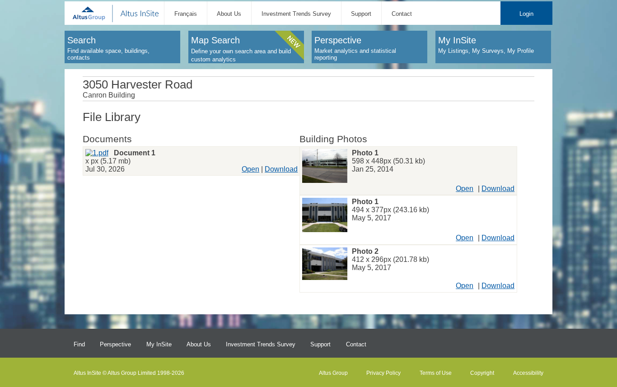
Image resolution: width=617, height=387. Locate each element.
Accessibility (528, 373)
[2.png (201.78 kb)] (324, 264)
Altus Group (333, 373)
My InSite (159, 344)
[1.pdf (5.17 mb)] (96, 153)
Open (250, 169)
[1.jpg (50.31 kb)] (324, 167)
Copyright (482, 373)
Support (361, 13)
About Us (229, 13)
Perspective (115, 344)
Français (185, 13)
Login (526, 13)
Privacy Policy (383, 373)
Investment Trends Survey (296, 13)
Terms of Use (436, 373)
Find (79, 344)
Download (281, 169)
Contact (402, 13)
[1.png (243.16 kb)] (324, 216)
